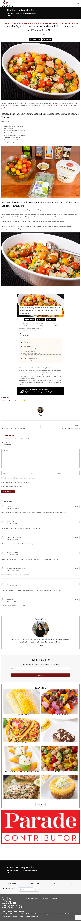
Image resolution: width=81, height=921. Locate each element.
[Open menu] (78, 3)
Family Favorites (13, 23)
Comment (5, 450)
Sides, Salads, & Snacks (56, 23)
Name (4, 473)
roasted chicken (60, 105)
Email (31, 473)
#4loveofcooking (56, 392)
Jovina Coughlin (12, 553)
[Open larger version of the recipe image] (40, 305)
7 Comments (42, 34)
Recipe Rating (5, 442)
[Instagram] (9, 888)
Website (58, 473)
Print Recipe (47, 39)
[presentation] (21, 701)
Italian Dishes (32, 23)
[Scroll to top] (77, 914)
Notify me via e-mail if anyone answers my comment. (18, 478)
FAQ (72, 883)
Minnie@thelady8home (15, 568)
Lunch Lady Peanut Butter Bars (59, 743)
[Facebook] (3, 888)
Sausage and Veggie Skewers (59, 714)
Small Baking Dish (25, 336)
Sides (46, 23)
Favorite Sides (23, 23)
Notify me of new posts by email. (13, 486)
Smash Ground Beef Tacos (21, 743)
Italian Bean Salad (59, 771)
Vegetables (67, 23)
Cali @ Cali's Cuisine (14, 537)
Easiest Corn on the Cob (22, 714)
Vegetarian (74, 23)
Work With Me (12, 883)
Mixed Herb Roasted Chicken (71, 427)
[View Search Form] (74, 3)
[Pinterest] (12, 888)
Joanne (9, 599)
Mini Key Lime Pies (59, 800)
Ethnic (5, 23)
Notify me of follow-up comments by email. (16, 482)
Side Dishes (41, 23)
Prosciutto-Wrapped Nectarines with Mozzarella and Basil (22, 771)
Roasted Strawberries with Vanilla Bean (13, 427)
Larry (9, 506)
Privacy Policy (34, 883)
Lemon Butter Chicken (21, 800)
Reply (76, 506)
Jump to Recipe (36, 39)
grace (9, 584)
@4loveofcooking (32, 392)
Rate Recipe (52, 319)
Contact (54, 883)
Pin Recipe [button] (41, 319)
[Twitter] (6, 888)
